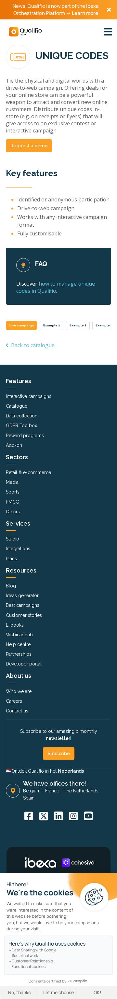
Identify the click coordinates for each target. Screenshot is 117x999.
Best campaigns (22, 605)
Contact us (17, 710)
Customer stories (24, 615)
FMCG (12, 502)
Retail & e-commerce (28, 472)
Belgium (32, 790)
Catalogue (16, 406)
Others (13, 511)
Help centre (18, 644)
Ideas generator (22, 595)
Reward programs (25, 435)
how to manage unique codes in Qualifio (55, 287)
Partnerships (19, 654)
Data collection (21, 415)
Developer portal (24, 663)
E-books (15, 625)
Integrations (18, 548)
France (52, 790)
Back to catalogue (33, 345)
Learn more (85, 13)
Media (12, 482)
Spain (28, 797)
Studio (12, 538)
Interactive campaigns (28, 396)
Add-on (14, 445)
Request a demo (28, 145)
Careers (14, 701)
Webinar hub (19, 634)
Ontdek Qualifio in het (47, 771)
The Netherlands (81, 790)
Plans (11, 558)
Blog (11, 585)
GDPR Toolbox (21, 425)
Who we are (19, 691)
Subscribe (58, 753)
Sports (13, 491)
